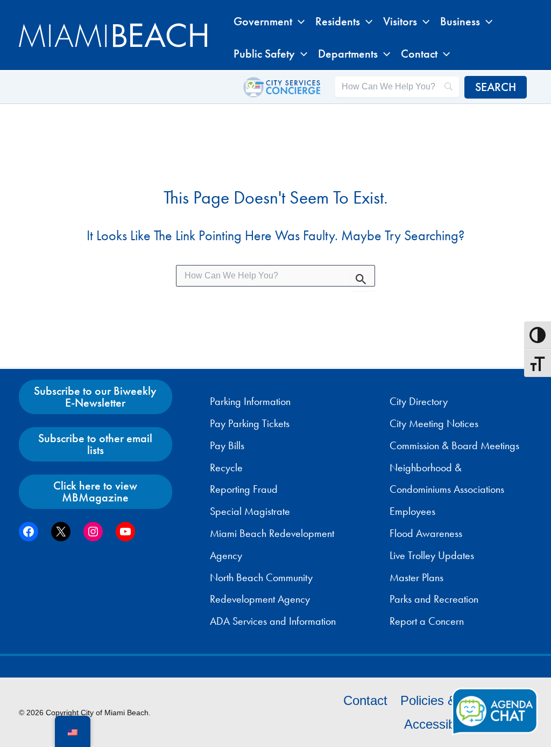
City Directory (419, 401)
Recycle (226, 467)
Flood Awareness (426, 533)
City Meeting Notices (434, 423)
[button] (298, 21)
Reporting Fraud (244, 489)
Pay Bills (227, 445)
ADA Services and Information (273, 621)
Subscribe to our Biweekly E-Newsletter (95, 396)
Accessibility (439, 724)
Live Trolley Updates (432, 555)
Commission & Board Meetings (454, 445)
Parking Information (250, 401)
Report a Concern (427, 621)
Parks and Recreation (434, 598)
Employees (412, 511)
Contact (365, 700)
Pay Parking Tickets (249, 423)
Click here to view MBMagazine (95, 491)
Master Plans (416, 577)
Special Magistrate (250, 511)
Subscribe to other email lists (95, 444)
